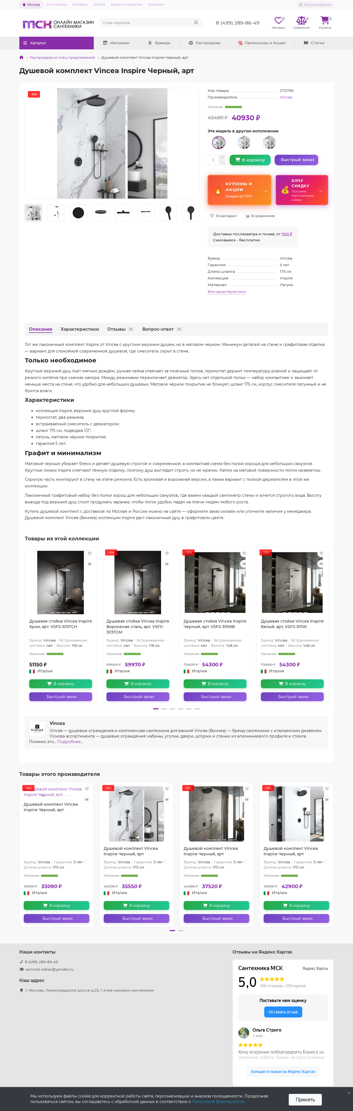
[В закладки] (89, 553)
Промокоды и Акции (265, 43)
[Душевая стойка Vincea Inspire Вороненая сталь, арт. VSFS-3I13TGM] (137, 582)
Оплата (99, 4)
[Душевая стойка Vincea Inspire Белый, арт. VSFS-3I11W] (292, 582)
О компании (56, 4)
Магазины (120, 43)
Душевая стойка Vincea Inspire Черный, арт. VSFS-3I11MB (215, 624)
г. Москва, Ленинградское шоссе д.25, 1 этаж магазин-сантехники (89, 990)
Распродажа (208, 43)
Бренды (162, 43)
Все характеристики (227, 291)
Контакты (156, 4)
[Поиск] (196, 22)
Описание (40, 329)
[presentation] (25, 213)
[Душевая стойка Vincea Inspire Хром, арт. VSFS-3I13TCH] (60, 582)
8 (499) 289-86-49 (41, 962)
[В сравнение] (89, 564)
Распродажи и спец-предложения (62, 57)
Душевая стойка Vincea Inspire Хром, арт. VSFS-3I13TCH (60, 624)
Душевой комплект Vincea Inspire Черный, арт (51, 807)
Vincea (286, 97)
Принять (305, 1099)
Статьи (317, 43)
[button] (156, 708)
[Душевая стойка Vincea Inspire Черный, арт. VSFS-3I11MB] (215, 582)
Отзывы (119, 329)
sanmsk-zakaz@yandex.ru (49, 969)
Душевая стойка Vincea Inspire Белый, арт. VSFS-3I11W (292, 624)
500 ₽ (287, 234)
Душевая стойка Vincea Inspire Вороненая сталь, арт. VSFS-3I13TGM (137, 627)
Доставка (80, 4)
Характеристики (80, 329)
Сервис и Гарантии (127, 4)
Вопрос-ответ (161, 329)
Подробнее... (70, 741)
